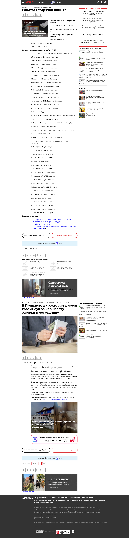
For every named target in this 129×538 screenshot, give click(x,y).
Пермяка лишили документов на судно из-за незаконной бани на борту (53, 423)
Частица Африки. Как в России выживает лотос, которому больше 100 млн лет (96, 70)
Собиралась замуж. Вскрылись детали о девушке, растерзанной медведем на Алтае (95, 52)
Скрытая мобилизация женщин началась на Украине (94, 114)
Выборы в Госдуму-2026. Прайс (42, 500)
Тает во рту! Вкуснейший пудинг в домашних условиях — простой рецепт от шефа (95, 64)
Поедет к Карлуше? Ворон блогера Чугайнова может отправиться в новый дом (93, 13)
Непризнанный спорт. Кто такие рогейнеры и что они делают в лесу (93, 41)
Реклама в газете (75, 497)
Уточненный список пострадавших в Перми (36, 262)
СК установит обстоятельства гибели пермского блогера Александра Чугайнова (93, 20)
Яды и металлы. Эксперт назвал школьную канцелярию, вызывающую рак (95, 319)
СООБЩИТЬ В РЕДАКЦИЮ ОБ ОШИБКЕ (44, 502)
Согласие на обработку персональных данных (45, 517)
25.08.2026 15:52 (26, 302)
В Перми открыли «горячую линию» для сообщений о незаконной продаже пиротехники (33, 275)
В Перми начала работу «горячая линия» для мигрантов (39, 267)
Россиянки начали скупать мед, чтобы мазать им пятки (94, 108)
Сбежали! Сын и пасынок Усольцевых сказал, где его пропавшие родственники (96, 336)
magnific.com (25, 353)
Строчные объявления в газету (82, 499)
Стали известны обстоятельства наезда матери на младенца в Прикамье (93, 34)
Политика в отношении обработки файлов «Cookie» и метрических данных (51, 520)
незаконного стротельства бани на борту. (56, 399)
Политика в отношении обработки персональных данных (47, 518)
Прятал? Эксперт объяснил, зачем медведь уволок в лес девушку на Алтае (95, 307)
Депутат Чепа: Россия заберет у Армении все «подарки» (94, 91)
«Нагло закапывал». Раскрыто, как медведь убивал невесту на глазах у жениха (96, 58)
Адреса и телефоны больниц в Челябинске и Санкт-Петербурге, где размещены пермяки (53, 220)
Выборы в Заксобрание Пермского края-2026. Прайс (67, 500)
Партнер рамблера (49, 531)
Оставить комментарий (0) (64, 235)
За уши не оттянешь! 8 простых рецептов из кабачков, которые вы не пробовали (96, 330)
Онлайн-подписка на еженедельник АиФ (45, 499)
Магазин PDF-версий (87, 497)
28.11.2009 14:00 (26, 7)
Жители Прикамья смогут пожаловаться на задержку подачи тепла (64, 268)
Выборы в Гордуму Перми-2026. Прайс (94, 500)
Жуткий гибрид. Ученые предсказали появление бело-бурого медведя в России (96, 76)
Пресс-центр (52, 497)
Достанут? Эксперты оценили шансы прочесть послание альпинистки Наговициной (96, 324)
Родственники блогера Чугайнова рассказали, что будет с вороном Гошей (93, 27)
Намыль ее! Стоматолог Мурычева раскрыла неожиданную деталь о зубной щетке (95, 81)
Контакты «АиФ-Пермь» (65, 499)
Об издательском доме (40, 497)
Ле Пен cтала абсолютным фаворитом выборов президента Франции (95, 98)
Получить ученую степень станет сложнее (95, 103)
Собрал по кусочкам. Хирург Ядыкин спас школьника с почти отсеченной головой (96, 313)
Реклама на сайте (63, 497)
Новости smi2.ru (28, 297)
